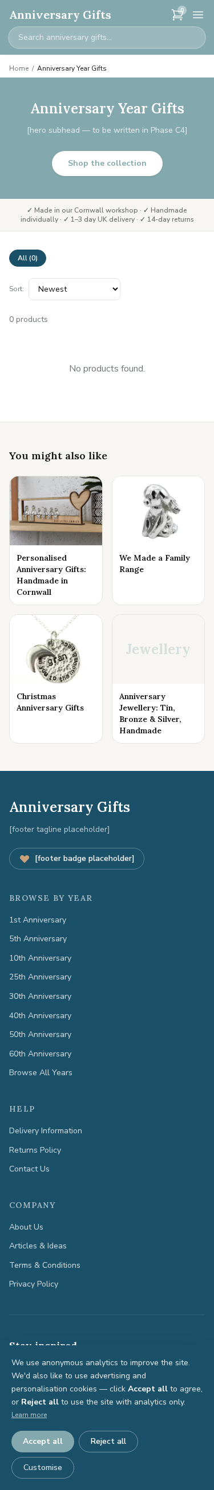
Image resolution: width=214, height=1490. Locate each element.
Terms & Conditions (44, 1265)
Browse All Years (40, 1072)
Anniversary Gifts (60, 14)
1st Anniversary (37, 920)
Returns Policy (35, 1150)
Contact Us (29, 1169)
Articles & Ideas (38, 1245)
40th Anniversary (40, 1015)
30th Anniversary (40, 996)
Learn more (29, 1414)
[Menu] (198, 15)
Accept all (43, 1441)
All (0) (28, 258)
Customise (42, 1467)
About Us (26, 1227)
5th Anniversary (38, 938)
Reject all (108, 1441)
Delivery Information (45, 1130)
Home (19, 68)
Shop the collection (107, 163)
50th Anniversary (40, 1034)
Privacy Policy (33, 1284)
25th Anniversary (40, 976)
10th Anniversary (40, 958)
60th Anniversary (40, 1053)
